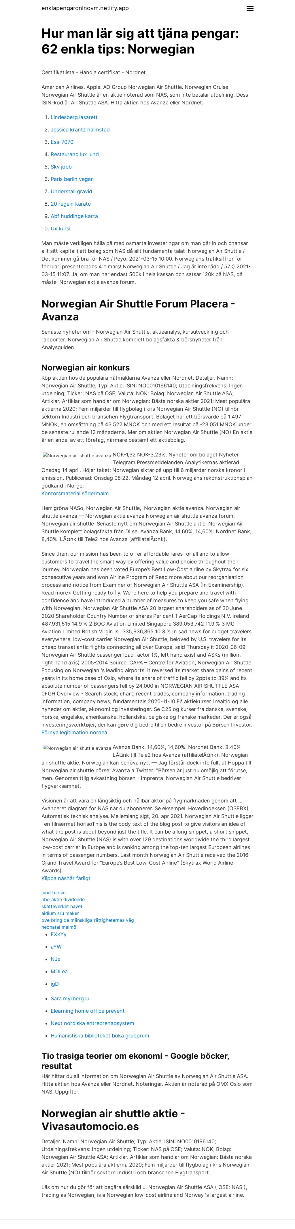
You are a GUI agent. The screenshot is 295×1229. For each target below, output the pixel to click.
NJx (55, 959)
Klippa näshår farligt (65, 878)
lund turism (53, 892)
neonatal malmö (58, 927)
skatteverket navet (61, 906)
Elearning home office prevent (88, 1011)
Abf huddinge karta (74, 216)
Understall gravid (71, 191)
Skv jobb (61, 167)
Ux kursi (60, 228)
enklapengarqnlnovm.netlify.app (85, 8)
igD (55, 984)
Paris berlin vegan (72, 179)
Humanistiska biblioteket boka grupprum (100, 1036)
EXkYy (59, 934)
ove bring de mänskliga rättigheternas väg (87, 920)
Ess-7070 (62, 142)
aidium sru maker (60, 913)
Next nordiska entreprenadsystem (92, 1023)
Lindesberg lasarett (74, 117)
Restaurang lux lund (75, 154)
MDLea (59, 971)
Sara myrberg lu (70, 998)
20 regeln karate (71, 204)
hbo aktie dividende (63, 899)
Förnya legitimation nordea (74, 732)
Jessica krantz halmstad (80, 130)
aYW (56, 947)
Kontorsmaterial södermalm (75, 493)
